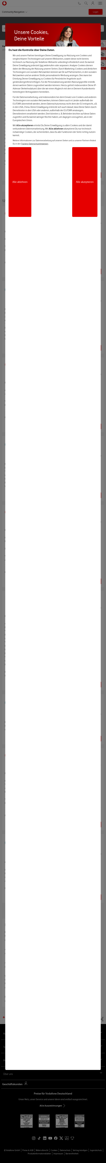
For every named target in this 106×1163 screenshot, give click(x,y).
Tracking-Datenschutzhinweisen (34, 144)
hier (42, 65)
